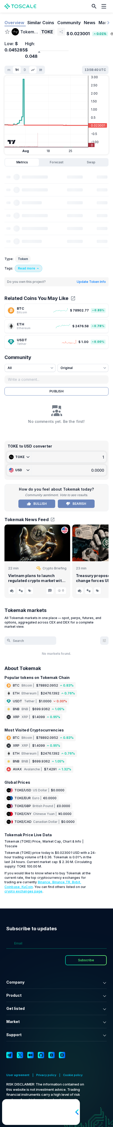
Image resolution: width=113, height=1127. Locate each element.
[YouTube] (51, 1055)
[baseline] (33, 70)
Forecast (56, 162)
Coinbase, (13, 887)
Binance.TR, (62, 882)
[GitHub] (41, 1055)
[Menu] (105, 6)
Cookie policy (73, 1075)
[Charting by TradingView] (11, 141)
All (10, 368)
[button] (94, 6)
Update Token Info (91, 282)
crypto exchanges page (23, 891)
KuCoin (27, 887)
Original (66, 368)
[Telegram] (9, 1055)
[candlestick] (40, 70)
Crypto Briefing (54, 568)
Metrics (22, 162)
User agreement (17, 1075)
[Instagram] (62, 1055)
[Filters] (104, 640)
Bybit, (76, 882)
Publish (56, 391)
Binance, (45, 882)
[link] (56, 310)
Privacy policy (46, 1075)
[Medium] (30, 1055)
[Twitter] (20, 1055)
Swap (91, 162)
